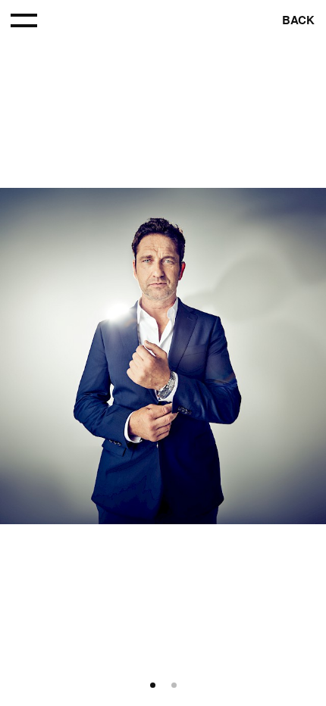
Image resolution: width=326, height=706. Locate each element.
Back (298, 20)
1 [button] (152, 686)
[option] (163, 355)
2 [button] (174, 686)
